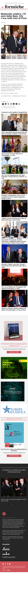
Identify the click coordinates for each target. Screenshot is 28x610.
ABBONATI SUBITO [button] (14, 352)
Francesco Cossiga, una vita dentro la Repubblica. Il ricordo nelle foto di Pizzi (13, 500)
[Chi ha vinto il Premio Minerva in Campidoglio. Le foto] (14, 143)
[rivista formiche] (14, 435)
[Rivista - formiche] (14, 545)
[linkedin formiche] (10, 564)
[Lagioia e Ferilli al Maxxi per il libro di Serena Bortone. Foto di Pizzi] (14, 208)
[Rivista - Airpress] (14, 549)
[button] (3, 7)
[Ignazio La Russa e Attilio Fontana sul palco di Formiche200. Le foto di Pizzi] (14, 298)
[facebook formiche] (3, 564)
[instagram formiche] (8, 564)
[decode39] (14, 553)
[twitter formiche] (5, 564)
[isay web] (8, 570)
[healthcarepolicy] (14, 557)
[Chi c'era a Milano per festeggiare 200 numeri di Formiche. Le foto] (14, 277)
